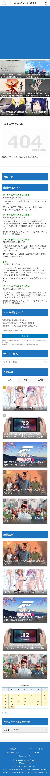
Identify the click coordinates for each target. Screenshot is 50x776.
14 (38, 698)
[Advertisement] (25, 34)
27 (31, 704)
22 (45, 701)
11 (18, 698)
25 (18, 704)
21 (38, 701)
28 (38, 704)
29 (45, 704)
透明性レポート (13, 752)
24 (12, 704)
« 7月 (4, 713)
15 (45, 698)
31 (12, 707)
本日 (9, 380)
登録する (25, 336)
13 (31, 698)
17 (12, 701)
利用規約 (13, 749)
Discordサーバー (25, 756)
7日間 (25, 380)
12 (25, 698)
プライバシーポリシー (37, 749)
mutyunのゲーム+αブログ (25, 3)
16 (5, 701)
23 (5, 704)
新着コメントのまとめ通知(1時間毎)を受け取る (21, 326)
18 (18, 701)
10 (12, 698)
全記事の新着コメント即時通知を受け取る (19, 323)
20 (31, 701)
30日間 (40, 380)
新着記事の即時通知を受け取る (15, 320)
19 (25, 701)
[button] (45, 361)
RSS (37, 752)
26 (25, 704)
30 (5, 707)
